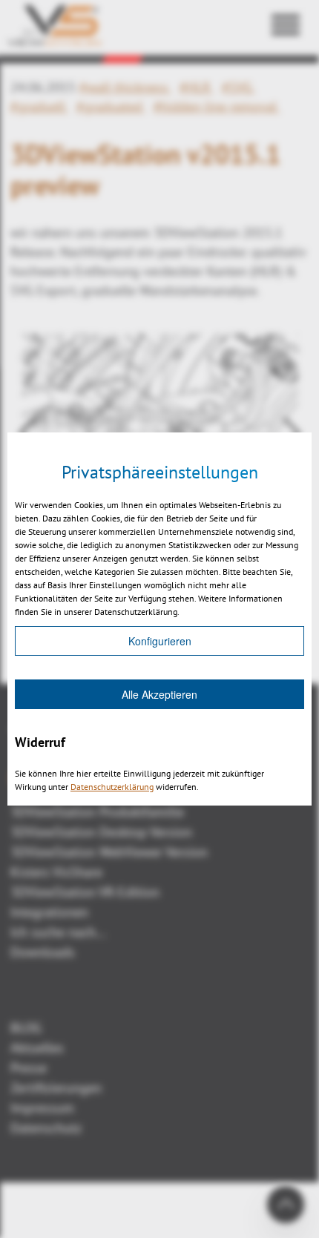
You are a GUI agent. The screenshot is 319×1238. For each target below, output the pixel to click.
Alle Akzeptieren (159, 694)
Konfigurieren (159, 640)
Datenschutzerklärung (112, 786)
